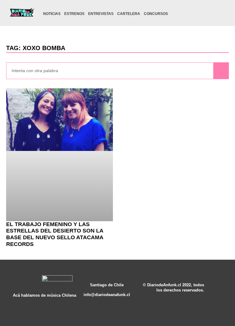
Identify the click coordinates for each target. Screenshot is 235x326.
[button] (222, 14)
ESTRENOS (74, 14)
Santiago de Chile (107, 285)
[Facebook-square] (202, 14)
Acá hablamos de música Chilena (44, 295)
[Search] (221, 71)
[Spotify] (211, 14)
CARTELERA (128, 14)
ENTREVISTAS (101, 14)
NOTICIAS (52, 14)
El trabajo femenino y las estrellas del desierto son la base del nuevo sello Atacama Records (54, 234)
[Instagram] (192, 14)
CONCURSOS (156, 14)
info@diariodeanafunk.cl (107, 295)
